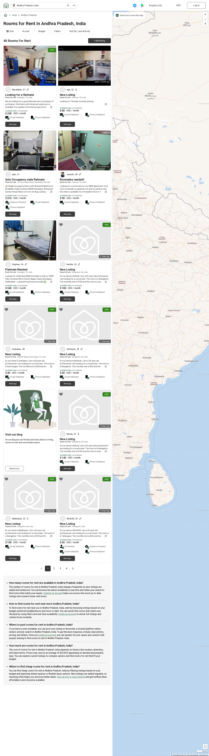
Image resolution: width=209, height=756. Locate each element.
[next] (73, 5)
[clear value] (68, 5)
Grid (12, 31)
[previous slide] (9, 66)
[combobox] (41, 5)
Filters (57, 31)
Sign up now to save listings (71, 677)
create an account (47, 635)
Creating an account (53, 593)
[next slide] (51, 66)
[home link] (6, 5)
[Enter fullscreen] (205, 746)
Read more (14, 468)
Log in (196, 5)
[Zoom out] (205, 19)
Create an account (67, 614)
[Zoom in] (205, 14)
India (14, 15)
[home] (6, 15)
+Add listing (99, 41)
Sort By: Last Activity (79, 31)
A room (25, 31)
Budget (41, 31)
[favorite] (6, 50)
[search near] (14, 5)
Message (12, 124)
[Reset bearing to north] (205, 23)
